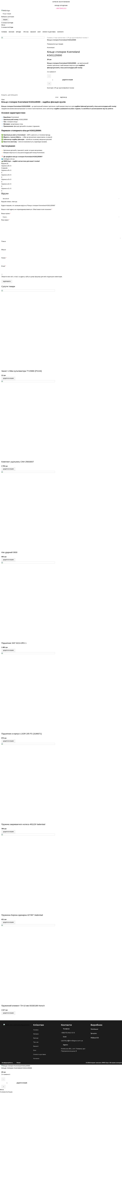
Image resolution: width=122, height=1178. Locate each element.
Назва (3, 258)
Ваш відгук (5, 220)
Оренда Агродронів (61, 5)
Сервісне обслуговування (61, 1)
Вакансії (35, 1046)
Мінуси (3, 249)
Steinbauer (94, 1029)
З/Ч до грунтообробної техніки (77, 37)
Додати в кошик (67, 79)
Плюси (3, 241)
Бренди (35, 1038)
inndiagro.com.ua (8, 159)
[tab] (56, 97)
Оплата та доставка (39, 1054)
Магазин (36, 1034)
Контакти (36, 1058)
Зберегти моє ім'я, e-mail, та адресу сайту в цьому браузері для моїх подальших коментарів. (31, 276)
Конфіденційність (7, 1062)
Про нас (35, 1042)
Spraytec (94, 1033)
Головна (50, 37)
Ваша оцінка (6, 213)
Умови (19, 1062)
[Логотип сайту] (5, 10)
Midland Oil (95, 1038)
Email (3, 266)
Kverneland (50, 47)
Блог (34, 1050)
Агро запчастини (59, 37)
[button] (8, 1013)
